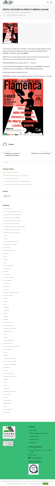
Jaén (5, 304)
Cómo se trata (7, 268)
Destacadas (7, 283)
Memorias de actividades (10, 328)
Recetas (6, 370)
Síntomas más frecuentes (10, 391)
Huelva (5, 301)
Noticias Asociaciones (25, 12)
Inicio (4, 15)
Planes (5, 352)
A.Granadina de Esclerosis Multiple (12, 220)
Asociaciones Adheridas (9, 250)
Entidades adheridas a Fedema (11, 292)
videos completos (8, 409)
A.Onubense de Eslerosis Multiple (12, 229)
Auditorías (6, 253)
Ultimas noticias (7, 400)
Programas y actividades (10, 364)
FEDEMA (7, 12)
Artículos (6, 238)
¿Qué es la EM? (7, 208)
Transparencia (7, 394)
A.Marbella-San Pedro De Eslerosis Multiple (14, 226)
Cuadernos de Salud (8, 277)
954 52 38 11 (34, 455)
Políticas (6, 355)
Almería (5, 235)
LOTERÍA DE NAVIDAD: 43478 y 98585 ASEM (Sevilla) (17, 181)
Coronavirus (7, 274)
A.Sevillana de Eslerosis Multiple (11, 232)
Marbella (6, 319)
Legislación (6, 307)
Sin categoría (7, 388)
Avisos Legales (32, 430)
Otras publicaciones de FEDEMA (11, 346)
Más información (8, 322)
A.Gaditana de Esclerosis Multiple (12, 217)
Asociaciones (7, 247)
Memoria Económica (9, 325)
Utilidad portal (7, 403)
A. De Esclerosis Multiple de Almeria (12, 211)
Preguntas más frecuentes (10, 358)
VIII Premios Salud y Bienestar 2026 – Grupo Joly (16, 175)
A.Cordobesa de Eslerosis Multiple (12, 214)
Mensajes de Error (8, 331)
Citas (5, 262)
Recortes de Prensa (9, 373)
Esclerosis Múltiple (8, 295)
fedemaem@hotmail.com (36, 458)
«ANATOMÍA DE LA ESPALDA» (11, 178)
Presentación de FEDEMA (10, 361)
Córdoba (6, 271)
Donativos (6, 289)
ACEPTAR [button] (45, 483)
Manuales (6, 316)
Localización (7, 310)
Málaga (5, 313)
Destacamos (7, 286)
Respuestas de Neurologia (10, 376)
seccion (5, 382)
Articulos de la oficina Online (10, 241)
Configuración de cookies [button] (35, 483)
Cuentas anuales (8, 280)
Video (5, 406)
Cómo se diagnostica (9, 265)
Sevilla (5, 385)
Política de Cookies (33, 439)
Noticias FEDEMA (8, 343)
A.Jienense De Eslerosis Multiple (11, 223)
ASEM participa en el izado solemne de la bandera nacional (18, 184)
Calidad (5, 259)
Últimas (5, 397)
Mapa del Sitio (32, 442)
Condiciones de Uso (34, 436)
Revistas (6, 379)
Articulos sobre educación (10, 244)
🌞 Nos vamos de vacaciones (11, 172)
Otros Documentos (8, 349)
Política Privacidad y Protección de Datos (38, 433)
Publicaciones (7, 367)
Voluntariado (7, 412)
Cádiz (5, 256)
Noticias (6, 334)
